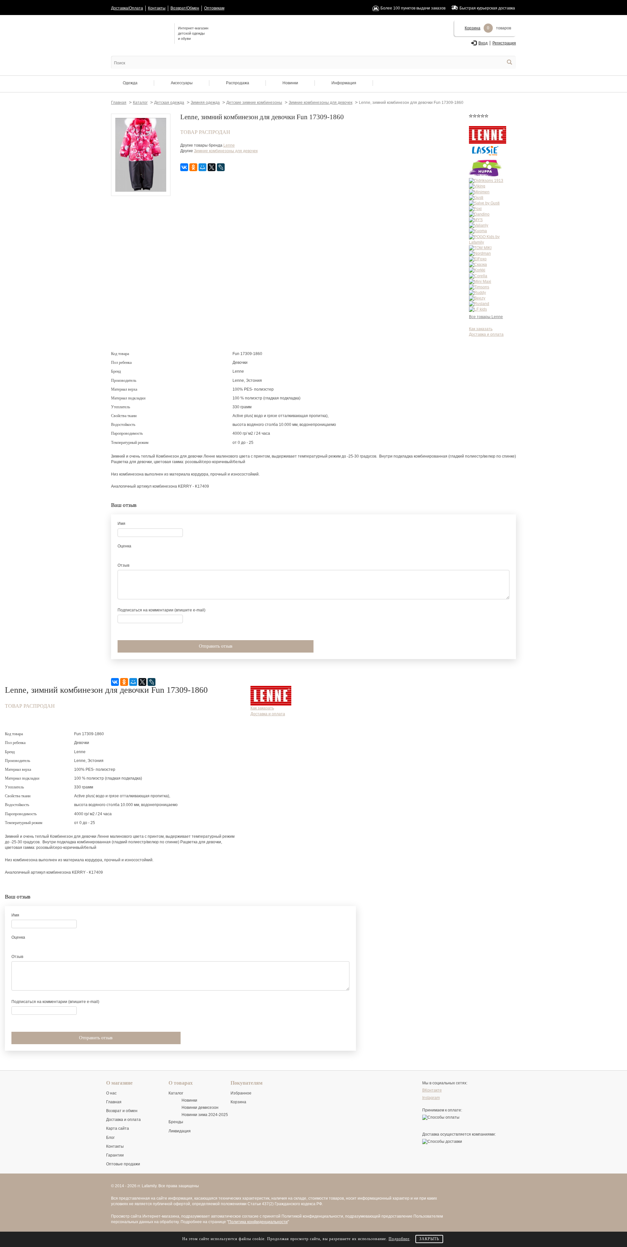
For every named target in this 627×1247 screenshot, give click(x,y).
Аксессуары (182, 83)
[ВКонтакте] (184, 167)
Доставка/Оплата (127, 8)
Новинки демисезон (200, 1107)
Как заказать (480, 329)
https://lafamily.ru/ (140, 33)
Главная (113, 1102)
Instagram (431, 1097)
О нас (111, 1093)
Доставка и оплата (486, 334)
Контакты (157, 8)
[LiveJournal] (221, 167)
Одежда (130, 83)
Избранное (241, 1093)
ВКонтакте (432, 1090)
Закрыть (429, 1239)
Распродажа (237, 83)
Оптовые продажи (123, 1164)
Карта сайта (117, 1128)
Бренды (176, 1122)
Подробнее (399, 1239)
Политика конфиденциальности (258, 1222)
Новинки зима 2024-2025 (205, 1114)
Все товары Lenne (486, 317)
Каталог (176, 1093)
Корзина (472, 28)
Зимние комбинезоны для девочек (226, 151)
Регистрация (504, 43)
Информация (343, 83)
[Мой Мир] (202, 167)
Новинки (290, 83)
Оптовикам (214, 8)
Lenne (229, 145)
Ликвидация (180, 1131)
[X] (212, 167)
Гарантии (115, 1155)
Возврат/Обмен (184, 8)
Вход (483, 43)
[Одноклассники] (193, 167)
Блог (110, 1137)
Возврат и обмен (121, 1111)
